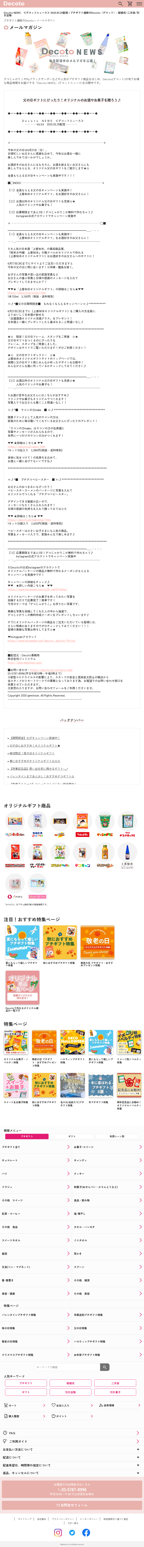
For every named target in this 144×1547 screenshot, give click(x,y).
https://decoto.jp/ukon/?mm (26, 446)
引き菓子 (115, 1392)
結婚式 (70, 1383)
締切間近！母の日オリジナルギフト (32, 753)
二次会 (115, 1383)
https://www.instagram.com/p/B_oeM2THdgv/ (38, 589)
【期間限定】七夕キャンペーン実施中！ (35, 738)
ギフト (26, 1392)
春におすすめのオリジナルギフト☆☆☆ (35, 761)
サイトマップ (25, 1519)
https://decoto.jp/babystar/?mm (29, 520)
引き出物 (70, 1392)
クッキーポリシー (89, 1519)
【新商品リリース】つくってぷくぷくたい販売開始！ (43, 784)
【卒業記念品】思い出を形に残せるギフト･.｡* (39, 768)
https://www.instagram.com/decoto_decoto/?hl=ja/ (42, 640)
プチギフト (25, 1383)
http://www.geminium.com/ (25, 662)
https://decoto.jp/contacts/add (51, 670)
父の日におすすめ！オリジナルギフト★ (35, 745)
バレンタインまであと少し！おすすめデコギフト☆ (42, 776)
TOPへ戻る (73, 1523)
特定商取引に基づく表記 (116, 1519)
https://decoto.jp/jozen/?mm (27, 293)
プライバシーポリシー (63, 1519)
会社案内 (41, 1519)
